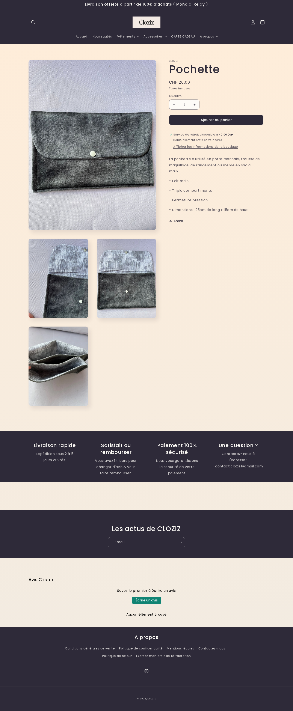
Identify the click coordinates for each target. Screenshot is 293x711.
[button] (33, 22)
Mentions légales (180, 648)
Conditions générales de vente (90, 648)
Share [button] (178, 221)
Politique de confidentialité (141, 648)
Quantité (175, 96)
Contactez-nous (211, 648)
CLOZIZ (152, 698)
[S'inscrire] (180, 542)
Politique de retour (117, 656)
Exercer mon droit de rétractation (163, 656)
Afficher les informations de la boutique (205, 147)
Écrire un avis (147, 600)
